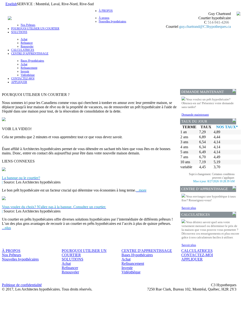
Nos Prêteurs (28, 25)
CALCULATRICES (22, 50)
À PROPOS (11, 251)
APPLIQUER (19, 82)
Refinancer (27, 42)
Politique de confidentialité (22, 285)
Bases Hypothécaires (32, 60)
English (11, 4)
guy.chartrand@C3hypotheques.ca (205, 27)
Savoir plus (189, 208)
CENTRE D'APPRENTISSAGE (147, 251)
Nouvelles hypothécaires (112, 21)
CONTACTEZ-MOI (22, 78)
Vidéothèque (28, 75)
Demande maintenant (195, 114)
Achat (24, 39)
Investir (25, 71)
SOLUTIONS (72, 259)
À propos (104, 18)
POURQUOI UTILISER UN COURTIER (35, 28)
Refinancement (29, 67)
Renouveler (27, 46)
